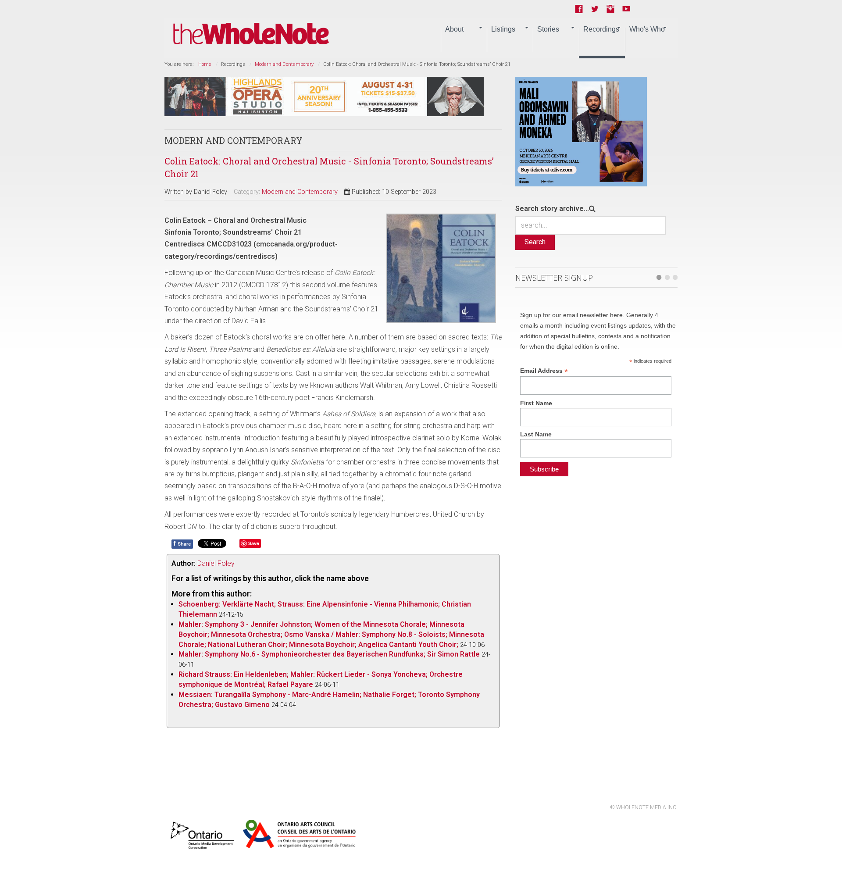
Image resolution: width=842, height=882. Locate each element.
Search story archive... (552, 208)
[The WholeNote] (251, 34)
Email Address (544, 371)
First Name (536, 403)
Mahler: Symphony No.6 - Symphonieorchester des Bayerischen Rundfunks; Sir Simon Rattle (329, 654)
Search (535, 242)
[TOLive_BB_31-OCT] (581, 131)
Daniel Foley (216, 563)
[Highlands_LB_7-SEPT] (324, 96)
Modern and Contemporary (284, 64)
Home (204, 64)
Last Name (536, 434)
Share (182, 543)
